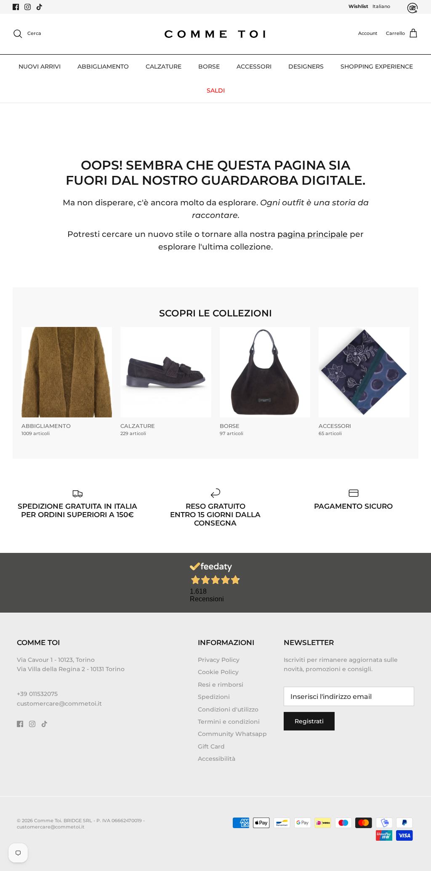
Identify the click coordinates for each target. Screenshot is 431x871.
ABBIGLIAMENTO (103, 66)
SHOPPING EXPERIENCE (377, 66)
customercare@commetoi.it (59, 703)
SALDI (216, 90)
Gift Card (211, 746)
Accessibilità (216, 758)
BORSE (209, 66)
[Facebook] (16, 7)
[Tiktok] (39, 7)
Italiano (381, 6)
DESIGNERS (306, 66)
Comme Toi (47, 820)
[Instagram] (27, 7)
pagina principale (312, 234)
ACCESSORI (254, 66)
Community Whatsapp (232, 734)
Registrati (309, 721)
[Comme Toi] (215, 33)
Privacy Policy (218, 660)
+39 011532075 (37, 694)
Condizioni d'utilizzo (228, 709)
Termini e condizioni (229, 721)
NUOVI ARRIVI (40, 66)
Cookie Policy (218, 672)
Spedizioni (214, 697)
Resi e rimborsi (220, 684)
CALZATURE (163, 66)
